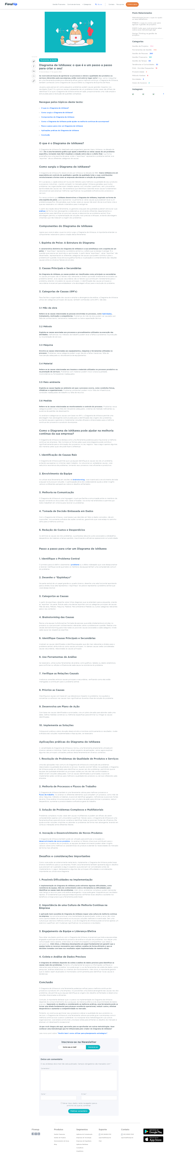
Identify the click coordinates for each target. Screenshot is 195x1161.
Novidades (138, 79)
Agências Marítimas (82, 1144)
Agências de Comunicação (84, 1134)
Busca (100, 4)
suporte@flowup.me (105, 1137)
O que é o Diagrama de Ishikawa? (55, 108)
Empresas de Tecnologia (83, 1137)
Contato (111, 4)
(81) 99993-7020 (128, 1134)
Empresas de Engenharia (83, 1141)
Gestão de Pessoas (142, 53)
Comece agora (132, 4)
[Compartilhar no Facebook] (34, 66)
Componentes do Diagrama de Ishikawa (57, 117)
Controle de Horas (73, 4)
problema (75, 565)
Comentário (45, 1068)
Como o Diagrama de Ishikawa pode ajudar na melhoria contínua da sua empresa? (75, 121)
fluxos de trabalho (46, 795)
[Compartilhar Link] (34, 81)
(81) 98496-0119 (106, 1134)
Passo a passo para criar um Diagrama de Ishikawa (62, 126)
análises (42, 211)
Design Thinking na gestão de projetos (144, 34)
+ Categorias (86, 4)
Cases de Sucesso (141, 83)
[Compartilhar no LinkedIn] (34, 71)
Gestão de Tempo (141, 61)
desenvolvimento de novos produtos (54, 841)
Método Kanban (140, 75)
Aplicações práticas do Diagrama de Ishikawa (60, 130)
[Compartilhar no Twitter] (34, 61)
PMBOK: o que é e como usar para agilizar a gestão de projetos (146, 23)
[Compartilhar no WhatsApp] (34, 76)
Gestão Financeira (59, 4)
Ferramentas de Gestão (144, 50)
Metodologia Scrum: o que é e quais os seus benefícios (147, 18)
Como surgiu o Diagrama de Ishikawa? (57, 112)
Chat (100, 1141)
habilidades (107, 314)
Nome (43, 1094)
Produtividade (139, 72)
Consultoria (79, 1147)
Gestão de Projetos (142, 46)
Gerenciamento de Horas (61, 1141)
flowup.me (120, 4)
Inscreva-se (93, 1047)
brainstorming (79, 479)
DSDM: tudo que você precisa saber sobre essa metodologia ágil (147, 29)
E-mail (84, 1094)
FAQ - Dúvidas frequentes (144, 68)
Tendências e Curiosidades (145, 64)
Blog (55, 1144)
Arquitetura (79, 1151)
